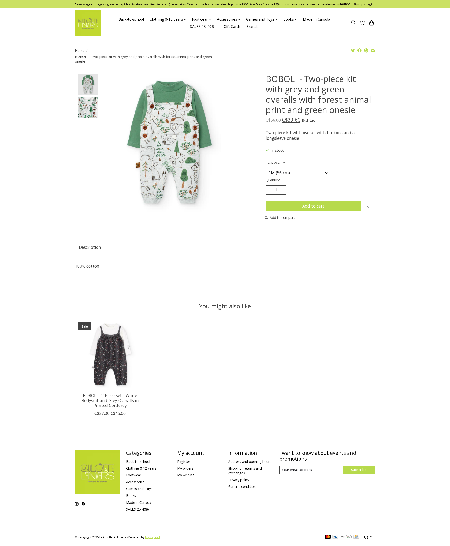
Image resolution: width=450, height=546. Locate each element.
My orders (185, 468)
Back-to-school (131, 19)
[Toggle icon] (353, 23)
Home (80, 50)
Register (183, 461)
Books (131, 495)
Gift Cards (232, 26)
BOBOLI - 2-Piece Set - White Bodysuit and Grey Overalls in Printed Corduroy (110, 400)
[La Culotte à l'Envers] (88, 23)
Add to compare (283, 217)
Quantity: (273, 179)
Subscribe (358, 469)
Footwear (133, 475)
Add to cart (313, 206)
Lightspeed (152, 537)
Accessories (135, 481)
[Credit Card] (356, 537)
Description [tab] (90, 247)
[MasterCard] (328, 537)
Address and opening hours (249, 461)
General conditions (242, 486)
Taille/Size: (275, 163)
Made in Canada (316, 19)
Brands (252, 26)
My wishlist (185, 475)
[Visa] (335, 537)
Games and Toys (139, 488)
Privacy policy (238, 479)
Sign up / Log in (363, 4)
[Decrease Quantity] (271, 190)
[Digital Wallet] (346, 537)
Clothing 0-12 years (141, 468)
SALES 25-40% (137, 509)
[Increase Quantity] (281, 190)
